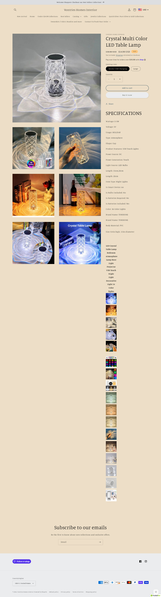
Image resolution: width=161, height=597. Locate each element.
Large (135, 69)
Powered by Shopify (40, 592)
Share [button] (111, 104)
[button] (15, 10)
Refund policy (53, 592)
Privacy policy (65, 592)
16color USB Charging (117, 69)
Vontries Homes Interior (25, 592)
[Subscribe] (100, 542)
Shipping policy (91, 592)
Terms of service (78, 592)
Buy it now (127, 95)
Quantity (109, 74)
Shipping (119, 55)
